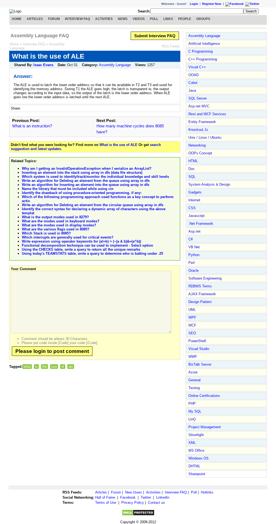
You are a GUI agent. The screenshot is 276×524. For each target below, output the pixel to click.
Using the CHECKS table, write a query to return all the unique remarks (81, 249)
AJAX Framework (202, 294)
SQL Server (197, 98)
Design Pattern (200, 302)
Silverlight (196, 435)
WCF (192, 325)
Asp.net (194, 231)
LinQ (192, 419)
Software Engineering (205, 278)
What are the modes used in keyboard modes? (60, 221)
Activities (104, 19)
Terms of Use (105, 503)
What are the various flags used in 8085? (55, 229)
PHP (192, 403)
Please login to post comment (52, 351)
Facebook (128, 497)
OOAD (193, 75)
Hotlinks (207, 492)
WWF (192, 357)
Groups (203, 19)
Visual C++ (197, 67)
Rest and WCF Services (207, 114)
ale (70, 367)
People (184, 19)
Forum (54, 19)
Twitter (146, 497)
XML (192, 443)
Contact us (156, 503)
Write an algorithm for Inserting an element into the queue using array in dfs (85, 185)
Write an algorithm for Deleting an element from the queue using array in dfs (86, 181)
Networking (197, 145)
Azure (193, 372)
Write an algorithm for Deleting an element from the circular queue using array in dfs (92, 205)
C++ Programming (202, 59)
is (36, 367)
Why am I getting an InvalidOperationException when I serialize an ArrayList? (86, 168)
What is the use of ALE (118, 145)
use (54, 367)
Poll (154, 19)
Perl (191, 263)
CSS (192, 208)
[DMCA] (138, 515)
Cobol (192, 83)
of (62, 367)
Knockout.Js (198, 130)
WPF (192, 317)
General (194, 380)
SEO (192, 333)
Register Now (211, 3)
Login (194, 3)
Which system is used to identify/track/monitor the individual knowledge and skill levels (95, 177)
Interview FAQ (77, 19)
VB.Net (194, 247)
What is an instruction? (32, 126)
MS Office (196, 450)
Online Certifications (204, 396)
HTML (193, 161)
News (122, 19)
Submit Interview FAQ (154, 35)
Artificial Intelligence (204, 44)
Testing (194, 388)
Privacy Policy (132, 503)
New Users (133, 492)
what (27, 367)
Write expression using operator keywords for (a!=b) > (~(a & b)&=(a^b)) (81, 241)
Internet (194, 200)
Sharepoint (196, 474)
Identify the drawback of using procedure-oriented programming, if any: (82, 193)
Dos (191, 169)
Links (168, 19)
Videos (139, 19)
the (44, 367)
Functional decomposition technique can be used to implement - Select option (87, 245)
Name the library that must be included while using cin (67, 189)
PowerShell (197, 341)
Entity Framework (202, 122)
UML (192, 310)
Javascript (196, 216)
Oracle (193, 270)
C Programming (200, 51)
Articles (35, 19)
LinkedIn (162, 497)
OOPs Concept (200, 153)
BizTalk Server (199, 364)
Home (17, 19)
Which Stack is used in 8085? (46, 233)
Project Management (204, 427)
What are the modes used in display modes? (59, 225)
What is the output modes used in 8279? (55, 217)
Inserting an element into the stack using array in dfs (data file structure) (82, 173)
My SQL (194, 411)
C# (190, 239)
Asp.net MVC (198, 106)
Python (193, 255)
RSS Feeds (171, 46)
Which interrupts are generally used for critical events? (67, 237)
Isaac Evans (43, 65)
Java (192, 91)
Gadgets (195, 192)
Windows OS (198, 458)
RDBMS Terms (200, 286)
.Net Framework (200, 224)
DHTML (194, 466)
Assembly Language (115, 65)
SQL (191, 177)
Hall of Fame (105, 497)
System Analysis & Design (209, 184)
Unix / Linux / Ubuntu (204, 137)
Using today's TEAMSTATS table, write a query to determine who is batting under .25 (92, 253)
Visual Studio (198, 349)
